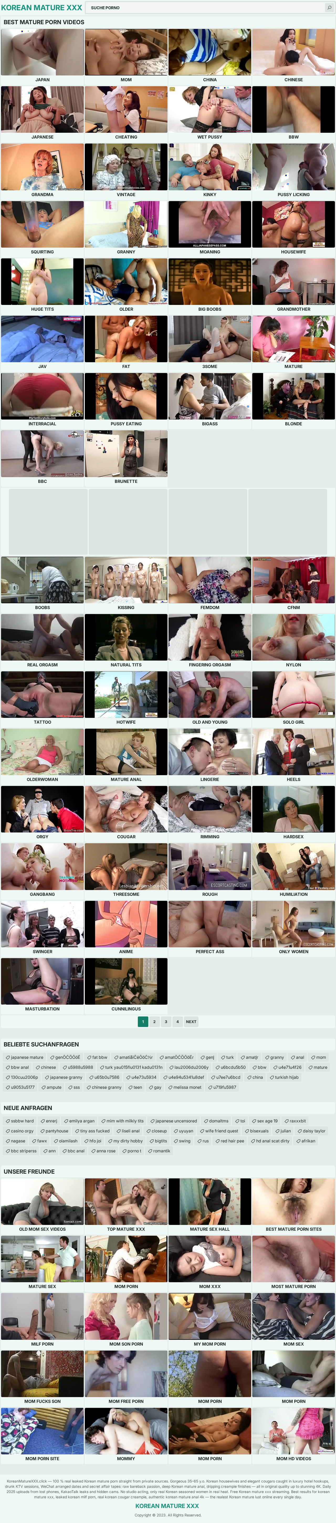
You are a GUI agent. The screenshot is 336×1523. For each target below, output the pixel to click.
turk (230, 1057)
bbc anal (76, 1150)
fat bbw (99, 1057)
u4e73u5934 (144, 1077)
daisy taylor (314, 1130)
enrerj (51, 1120)
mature (320, 1067)
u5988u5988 (80, 1067)
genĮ (210, 1057)
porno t (134, 1150)
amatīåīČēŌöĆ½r (136, 1057)
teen (138, 1087)
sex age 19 (267, 1120)
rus (206, 1140)
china (258, 1077)
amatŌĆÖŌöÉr (179, 1057)
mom (321, 1057)
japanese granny (66, 1077)
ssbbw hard (22, 1120)
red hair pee (232, 1140)
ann (52, 1150)
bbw (262, 1067)
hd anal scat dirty (273, 1140)
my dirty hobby (128, 1140)
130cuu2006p (24, 1077)
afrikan (308, 1140)
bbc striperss (23, 1150)
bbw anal (20, 1067)
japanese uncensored (176, 1120)
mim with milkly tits (125, 1120)
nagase (18, 1140)
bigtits (161, 1140)
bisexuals (259, 1130)
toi (242, 1120)
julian (286, 1130)
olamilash (68, 1140)
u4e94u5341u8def (186, 1077)
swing (185, 1140)
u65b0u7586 (106, 1077)
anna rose (106, 1150)
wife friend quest (221, 1130)
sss (77, 1087)
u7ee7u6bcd (228, 1077)
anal (300, 1057)
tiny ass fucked (95, 1130)
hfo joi (95, 1140)
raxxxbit (298, 1120)
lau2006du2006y (192, 1067)
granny (277, 1057)
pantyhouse (57, 1130)
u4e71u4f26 (290, 1067)
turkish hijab (287, 1077)
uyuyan (186, 1130)
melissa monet (187, 1087)
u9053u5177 (23, 1087)
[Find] (329, 7)
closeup (159, 1130)
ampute (54, 1087)
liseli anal (131, 1130)
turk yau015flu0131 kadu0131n (133, 1067)
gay (157, 1087)
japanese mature (27, 1057)
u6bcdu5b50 (233, 1067)
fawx (42, 1140)
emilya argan (81, 1120)
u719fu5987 (224, 1087)
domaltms (218, 1120)
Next (191, 1021)
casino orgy (22, 1130)
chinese (48, 1067)
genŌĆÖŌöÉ (67, 1057)
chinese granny (107, 1087)
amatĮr (252, 1057)
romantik (161, 1150)
